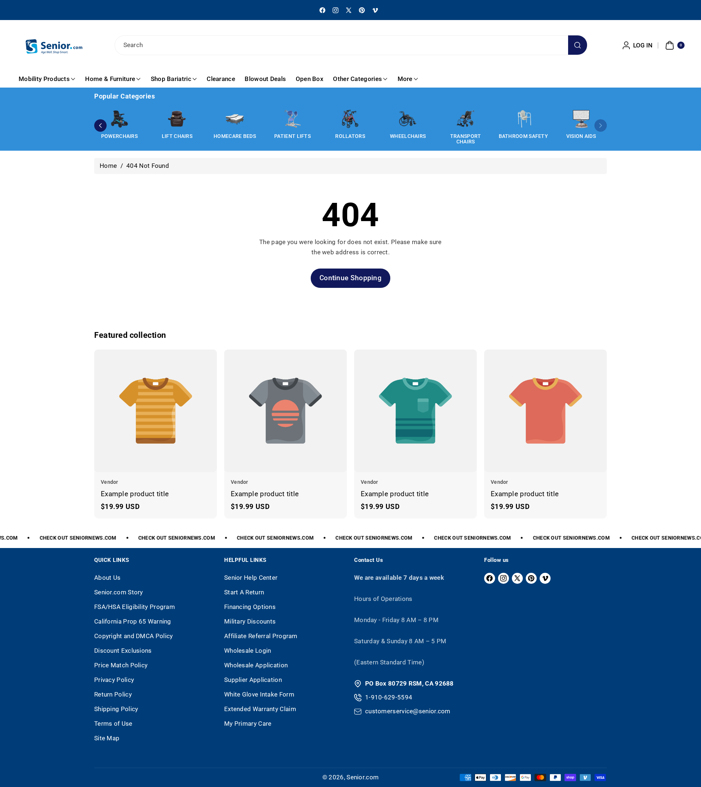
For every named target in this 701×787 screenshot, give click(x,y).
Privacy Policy (114, 679)
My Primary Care (248, 723)
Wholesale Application (256, 665)
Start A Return (244, 592)
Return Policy (113, 694)
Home (108, 165)
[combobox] (351, 45)
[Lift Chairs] (177, 119)
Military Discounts (250, 621)
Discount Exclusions (123, 650)
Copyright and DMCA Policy (133, 636)
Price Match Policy (121, 665)
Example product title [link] (135, 493)
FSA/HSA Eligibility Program (134, 606)
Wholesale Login (247, 650)
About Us (107, 577)
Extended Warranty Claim (260, 709)
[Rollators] (350, 119)
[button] (674, 45)
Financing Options (250, 606)
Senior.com (362, 777)
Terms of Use (113, 723)
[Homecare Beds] (235, 119)
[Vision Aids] (581, 119)
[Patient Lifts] (292, 119)
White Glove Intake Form (259, 694)
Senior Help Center (250, 577)
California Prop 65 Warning (132, 621)
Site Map (106, 738)
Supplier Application (253, 679)
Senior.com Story (118, 592)
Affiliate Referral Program (261, 636)
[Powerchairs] (119, 119)
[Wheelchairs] (408, 119)
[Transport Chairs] (465, 119)
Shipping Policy (116, 709)
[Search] (577, 45)
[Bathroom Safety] (523, 119)
